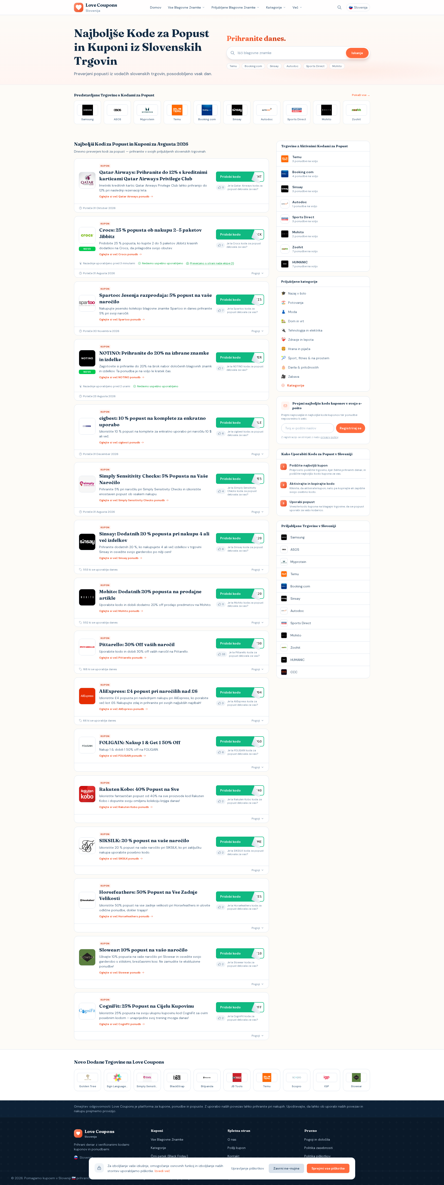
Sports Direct (315, 66)
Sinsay (274, 66)
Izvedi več (162, 1171)
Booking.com (253, 66)
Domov (155, 7)
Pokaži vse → (361, 95)
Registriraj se (350, 428)
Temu (233, 66)
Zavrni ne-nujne (286, 1168)
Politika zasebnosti (318, 1148)
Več (295, 7)
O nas (232, 1139)
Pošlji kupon (237, 1148)
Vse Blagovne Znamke (184, 7)
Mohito (337, 66)
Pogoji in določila (317, 1139)
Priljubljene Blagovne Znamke (234, 7)
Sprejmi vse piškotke (328, 1168)
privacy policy (329, 437)
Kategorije (274, 7)
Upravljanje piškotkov (247, 1168)
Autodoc (292, 66)
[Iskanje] (339, 7)
